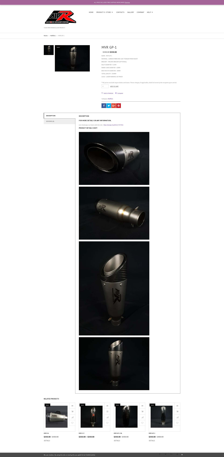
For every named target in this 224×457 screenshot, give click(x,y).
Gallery (130, 12)
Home (91, 12)
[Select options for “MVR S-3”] (107, 411)
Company (140, 12)
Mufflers (53, 35)
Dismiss (127, 2)
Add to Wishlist (108, 93)
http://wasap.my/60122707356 (113, 125)
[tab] (59, 115)
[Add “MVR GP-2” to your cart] (177, 411)
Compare (120, 93)
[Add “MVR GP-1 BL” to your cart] (142, 411)
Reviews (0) (50, 121)
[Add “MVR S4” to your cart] (72, 411)
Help (149, 12)
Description (50, 116)
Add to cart (114, 86)
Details (47, 441)
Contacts (120, 12)
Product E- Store (103, 12)
